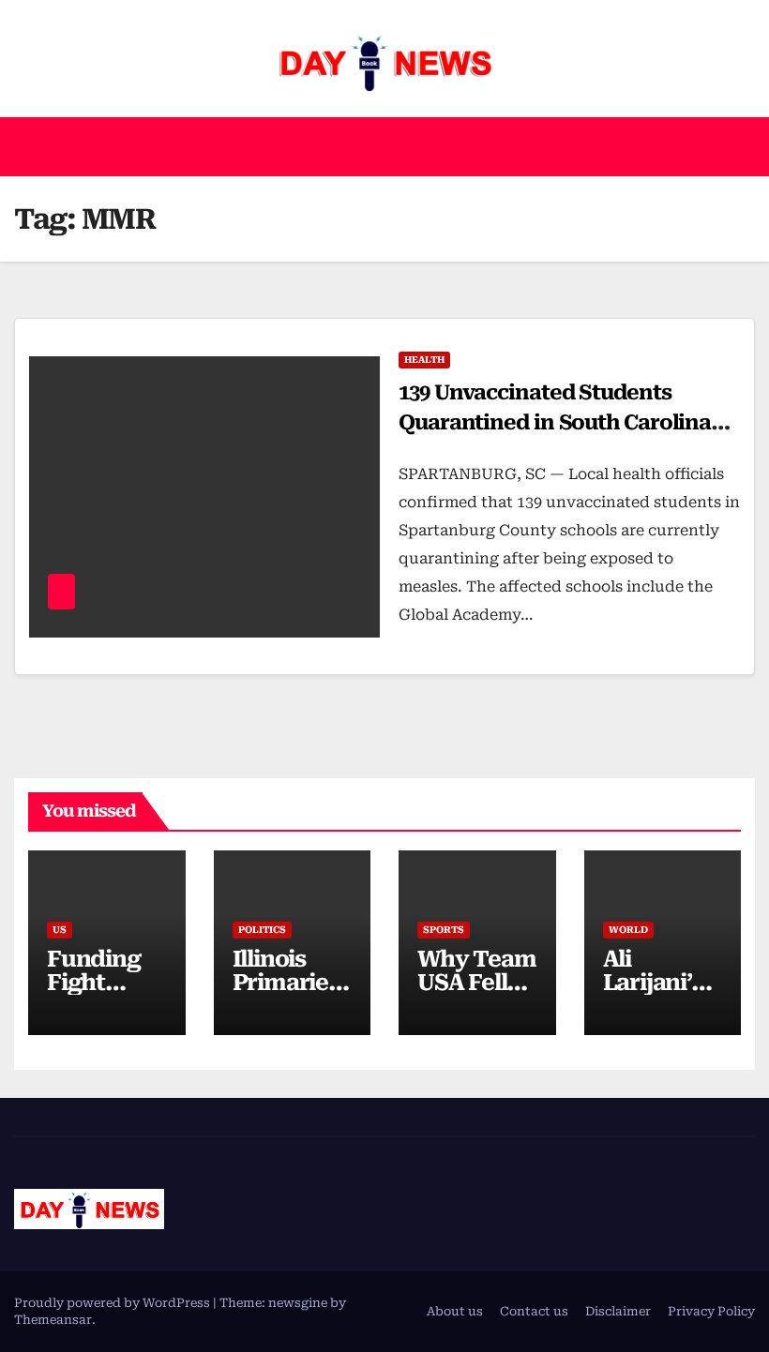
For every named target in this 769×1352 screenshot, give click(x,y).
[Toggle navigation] (737, 146)
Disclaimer (618, 1311)
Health (424, 359)
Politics (262, 929)
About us (455, 1311)
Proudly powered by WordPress (113, 1303)
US (60, 929)
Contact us (534, 1311)
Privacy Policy (711, 1311)
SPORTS (443, 929)
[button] (377, 147)
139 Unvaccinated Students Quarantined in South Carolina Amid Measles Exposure (555, 422)
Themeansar (53, 1320)
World (628, 929)
